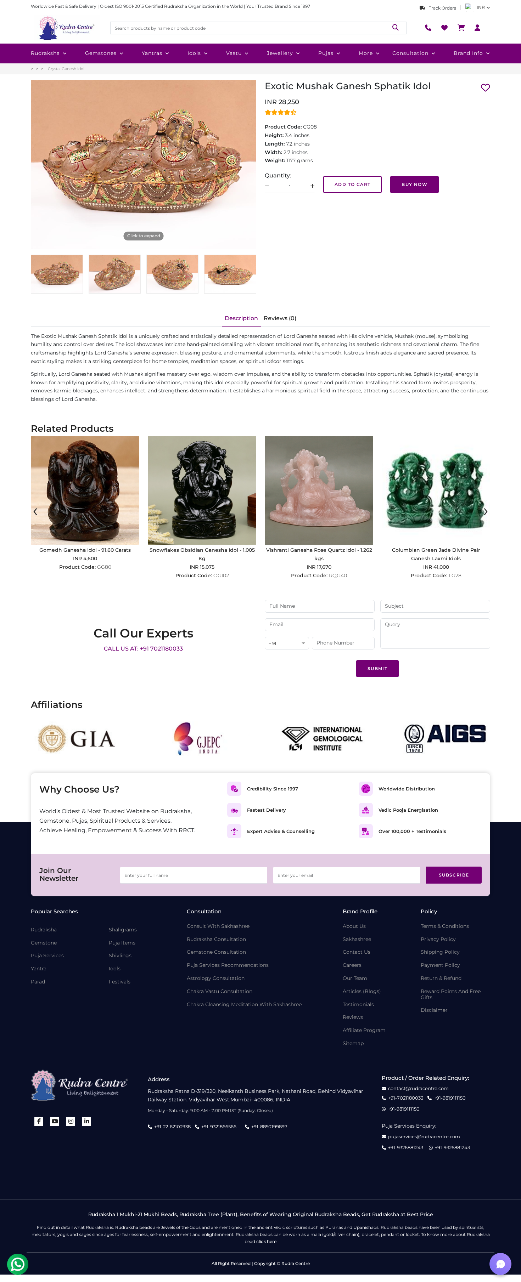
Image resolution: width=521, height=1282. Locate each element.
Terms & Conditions (445, 926)
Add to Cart (352, 184)
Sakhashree (357, 939)
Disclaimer (434, 1010)
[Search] (395, 27)
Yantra (38, 969)
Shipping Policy (440, 952)
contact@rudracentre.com (418, 1088)
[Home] (66, 28)
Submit (377, 668)
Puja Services (47, 956)
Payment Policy (440, 965)
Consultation (410, 53)
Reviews (353, 1017)
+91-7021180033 (405, 1098)
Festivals (119, 982)
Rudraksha (45, 53)
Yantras (152, 53)
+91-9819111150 (450, 1098)
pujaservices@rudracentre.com (424, 1136)
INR (481, 7)
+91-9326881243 (405, 1147)
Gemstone (44, 943)
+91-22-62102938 (172, 1126)
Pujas (326, 53)
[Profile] (477, 28)
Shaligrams (123, 930)
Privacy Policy (438, 939)
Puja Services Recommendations (228, 965)
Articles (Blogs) (362, 991)
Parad (38, 982)
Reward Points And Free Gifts (451, 994)
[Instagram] (70, 1121)
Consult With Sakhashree (218, 926)
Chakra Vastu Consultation (219, 991)
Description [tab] (241, 318)
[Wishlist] (444, 28)
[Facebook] (39, 1121)
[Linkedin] (86, 1121)
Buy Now (414, 184)
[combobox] (287, 643)
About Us (354, 926)
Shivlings (120, 956)
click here (266, 1241)
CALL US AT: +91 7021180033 (143, 648)
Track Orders (442, 8)
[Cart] (461, 28)
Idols (194, 53)
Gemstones (101, 53)
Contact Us (356, 952)
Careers (352, 965)
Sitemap (353, 1043)
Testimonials (358, 1005)
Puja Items (122, 943)
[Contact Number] (428, 28)
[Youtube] (55, 1121)
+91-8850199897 (269, 1126)
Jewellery (280, 53)
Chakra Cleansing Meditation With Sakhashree (244, 1005)
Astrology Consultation (216, 978)
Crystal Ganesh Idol (66, 68)
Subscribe (454, 875)
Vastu (234, 53)
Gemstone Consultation (216, 952)
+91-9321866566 (218, 1126)
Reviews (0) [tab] (280, 318)
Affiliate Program (364, 1030)
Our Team (355, 978)
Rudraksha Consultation (216, 939)
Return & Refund (441, 978)
